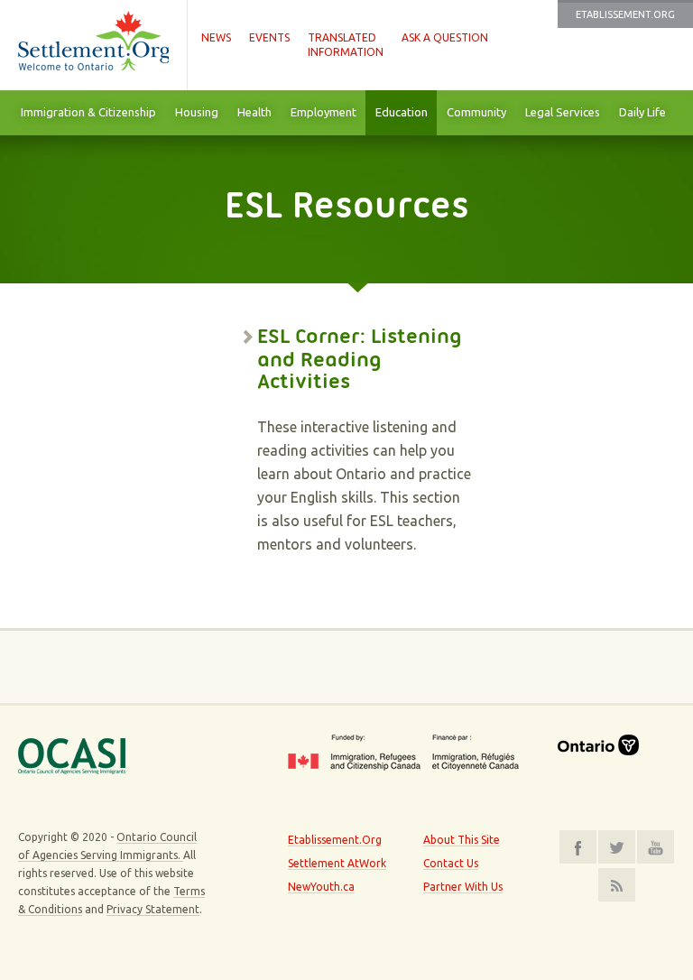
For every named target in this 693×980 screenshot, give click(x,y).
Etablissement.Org (625, 14)
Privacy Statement (152, 909)
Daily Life (642, 112)
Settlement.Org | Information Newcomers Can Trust (93, 45)
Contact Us (450, 863)
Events (269, 37)
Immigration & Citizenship (88, 112)
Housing (196, 112)
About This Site (461, 840)
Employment (323, 112)
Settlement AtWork (337, 863)
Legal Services (562, 112)
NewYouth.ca (321, 886)
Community (476, 112)
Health (254, 112)
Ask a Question (445, 37)
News (216, 37)
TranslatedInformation (345, 45)
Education (401, 112)
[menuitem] (88, 112)
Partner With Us (463, 886)
